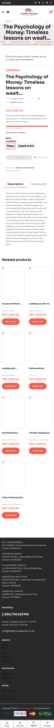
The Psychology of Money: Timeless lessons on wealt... (27, 32)
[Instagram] (43, 2)
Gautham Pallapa (8, 375)
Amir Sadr (32, 375)
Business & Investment (21, 42)
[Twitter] (39, 2)
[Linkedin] (46, 2)
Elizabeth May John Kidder (39, 440)
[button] (6, 3)
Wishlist (47, 726)
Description (15, 184)
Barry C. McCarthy (9, 440)
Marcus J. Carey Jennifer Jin (12, 504)
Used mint (26, 146)
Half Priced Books (25, 708)
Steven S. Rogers (8, 311)
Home (3, 42)
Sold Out (19, 157)
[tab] (15, 185)
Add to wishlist (42, 157)
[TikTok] (50, 2)
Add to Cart (10, 322)
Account (20, 726)
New (10, 146)
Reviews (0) (39, 184)
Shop (7, 726)
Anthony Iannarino (36, 311)
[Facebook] (35, 2)
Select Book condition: (16, 133)
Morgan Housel (18, 99)
